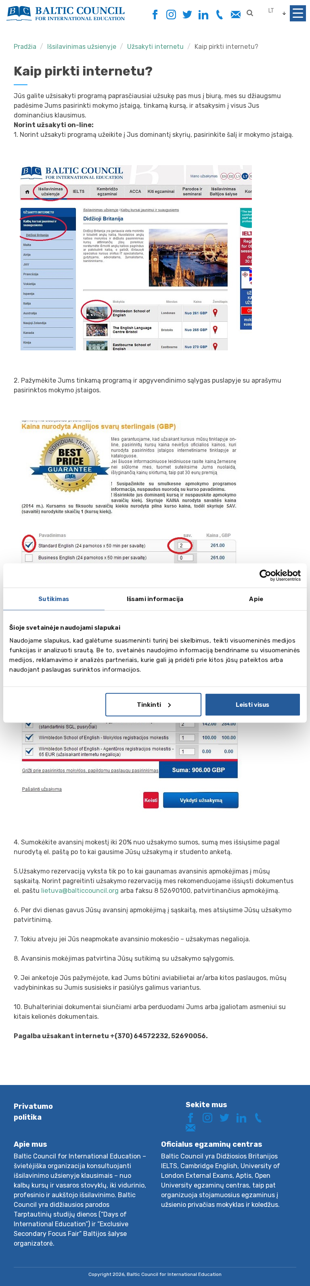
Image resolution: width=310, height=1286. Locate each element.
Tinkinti (149, 704)
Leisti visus (252, 704)
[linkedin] (203, 15)
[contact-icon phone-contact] (219, 15)
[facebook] (155, 12)
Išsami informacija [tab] (155, 599)
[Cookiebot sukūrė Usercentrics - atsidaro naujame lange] (265, 576)
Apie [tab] (256, 599)
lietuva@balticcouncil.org (80, 890)
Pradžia (25, 46)
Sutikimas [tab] (53, 599)
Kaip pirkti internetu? (226, 46)
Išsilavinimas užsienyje (81, 46)
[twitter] (187, 15)
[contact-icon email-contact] (235, 15)
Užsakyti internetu (155, 46)
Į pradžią (275, 1265)
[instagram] (171, 15)
